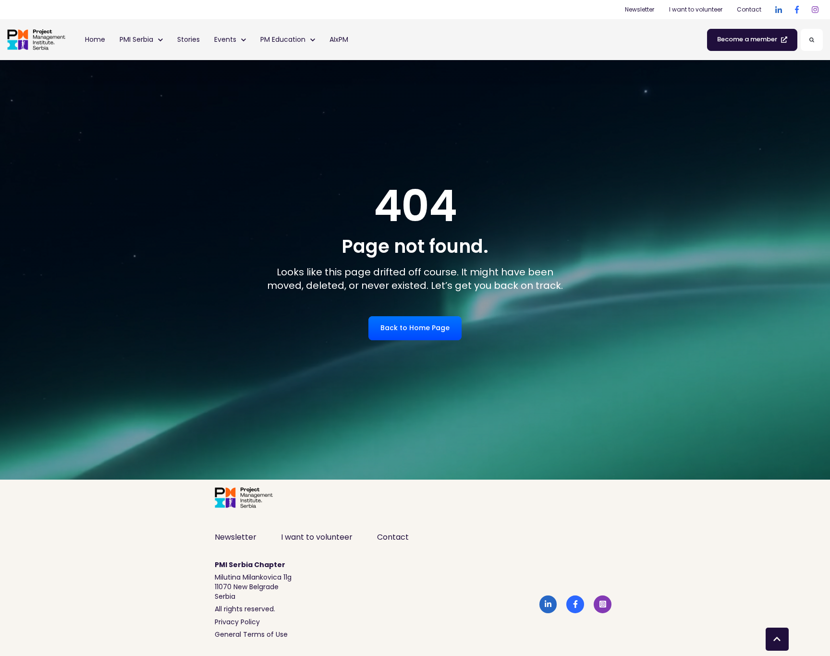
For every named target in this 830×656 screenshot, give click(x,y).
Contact (749, 9)
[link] (778, 9)
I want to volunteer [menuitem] (317, 537)
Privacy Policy (237, 622)
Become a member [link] (747, 39)
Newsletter (639, 9)
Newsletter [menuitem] (235, 537)
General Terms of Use (251, 634)
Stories (188, 39)
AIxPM (339, 39)
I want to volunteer (695, 9)
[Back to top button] (777, 639)
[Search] (812, 40)
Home (95, 39)
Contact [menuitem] (393, 537)
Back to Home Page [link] (415, 328)
